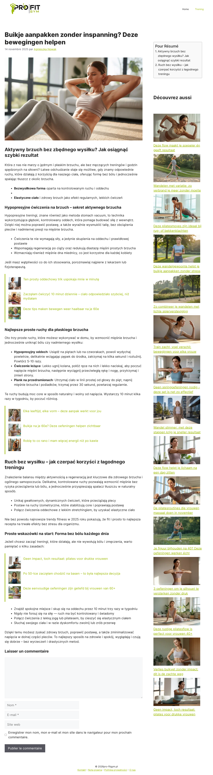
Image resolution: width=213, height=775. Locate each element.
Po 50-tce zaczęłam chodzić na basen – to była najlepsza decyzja (71, 573)
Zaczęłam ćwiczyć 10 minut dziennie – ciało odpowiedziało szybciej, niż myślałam (76, 296)
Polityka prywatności (115, 769)
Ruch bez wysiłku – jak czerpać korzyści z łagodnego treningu (178, 69)
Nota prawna (95, 769)
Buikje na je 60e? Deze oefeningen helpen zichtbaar (62, 426)
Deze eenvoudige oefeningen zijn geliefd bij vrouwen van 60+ (69, 588)
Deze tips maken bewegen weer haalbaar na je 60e (61, 309)
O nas (132, 769)
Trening (199, 9)
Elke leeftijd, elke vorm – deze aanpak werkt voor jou (62, 411)
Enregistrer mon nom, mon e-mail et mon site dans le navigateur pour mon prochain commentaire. (70, 735)
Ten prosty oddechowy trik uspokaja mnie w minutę (61, 279)
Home (185, 9)
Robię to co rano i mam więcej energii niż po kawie (60, 441)
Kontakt (81, 769)
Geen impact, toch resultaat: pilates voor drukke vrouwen (65, 559)
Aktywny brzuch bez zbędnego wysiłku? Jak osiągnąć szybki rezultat (174, 56)
